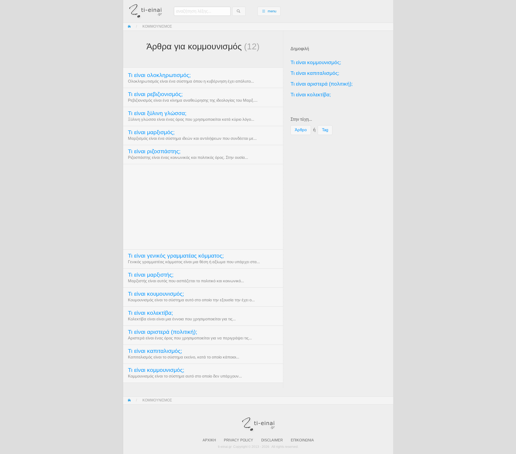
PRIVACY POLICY (238, 440)
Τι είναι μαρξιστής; (151, 275)
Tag (325, 130)
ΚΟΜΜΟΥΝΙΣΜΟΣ (157, 26)
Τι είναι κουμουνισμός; (156, 294)
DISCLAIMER (272, 440)
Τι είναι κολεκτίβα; (150, 313)
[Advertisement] (203, 206)
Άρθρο (301, 130)
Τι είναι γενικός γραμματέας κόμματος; (176, 255)
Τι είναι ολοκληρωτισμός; (159, 75)
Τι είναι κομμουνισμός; (156, 370)
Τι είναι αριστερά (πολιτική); (162, 332)
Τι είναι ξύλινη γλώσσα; (157, 113)
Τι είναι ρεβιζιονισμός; (155, 94)
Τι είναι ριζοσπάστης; (154, 151)
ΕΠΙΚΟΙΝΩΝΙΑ (302, 440)
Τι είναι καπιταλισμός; (155, 351)
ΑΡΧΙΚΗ (209, 440)
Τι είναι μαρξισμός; (151, 132)
